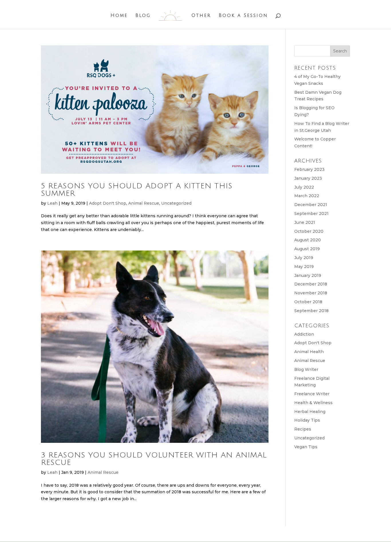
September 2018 (311, 310)
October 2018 (308, 301)
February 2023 (309, 169)
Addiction (304, 334)
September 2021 (311, 213)
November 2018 (310, 293)
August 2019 (307, 248)
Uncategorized (176, 203)
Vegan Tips (305, 446)
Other (201, 15)
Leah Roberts (91, 533)
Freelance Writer (311, 393)
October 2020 (308, 231)
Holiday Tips (307, 420)
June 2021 (304, 222)
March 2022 (306, 195)
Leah (52, 203)
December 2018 (310, 284)
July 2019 (303, 257)
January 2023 (308, 178)
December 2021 (310, 204)
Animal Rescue (143, 203)
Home (119, 15)
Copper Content (163, 533)
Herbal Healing (309, 411)
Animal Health (309, 351)
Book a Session (243, 15)
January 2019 (307, 275)
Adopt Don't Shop (107, 203)
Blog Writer (306, 369)
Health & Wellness (313, 402)
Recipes (302, 429)
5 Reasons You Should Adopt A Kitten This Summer (136, 189)
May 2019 (304, 266)
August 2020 (307, 239)
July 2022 (304, 187)
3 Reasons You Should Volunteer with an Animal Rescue (154, 459)
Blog (143, 15)
